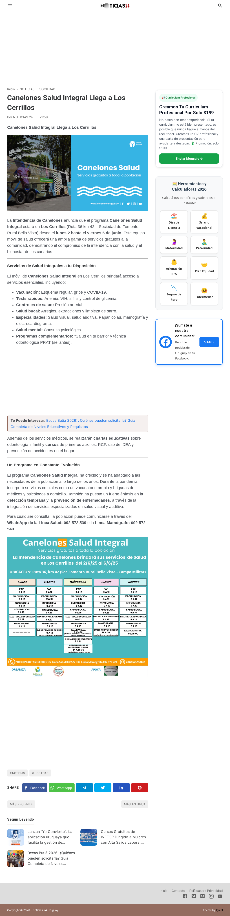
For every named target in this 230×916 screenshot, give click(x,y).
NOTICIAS (18, 773)
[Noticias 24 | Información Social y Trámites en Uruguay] (115, 5)
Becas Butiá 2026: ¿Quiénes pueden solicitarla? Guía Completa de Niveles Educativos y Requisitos (51, 859)
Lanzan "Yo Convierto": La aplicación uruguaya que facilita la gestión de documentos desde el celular (50, 837)
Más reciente (21, 804)
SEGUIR (209, 342)
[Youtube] (220, 897)
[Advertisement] (115, 48)
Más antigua (135, 804)
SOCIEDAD (42, 773)
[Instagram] (211, 897)
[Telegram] (84, 787)
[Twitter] (102, 787)
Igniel (219, 910)
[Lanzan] (15, 837)
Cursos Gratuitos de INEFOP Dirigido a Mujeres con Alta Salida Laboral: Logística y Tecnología (123, 837)
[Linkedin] (121, 787)
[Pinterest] (139, 787)
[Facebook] (185, 897)
